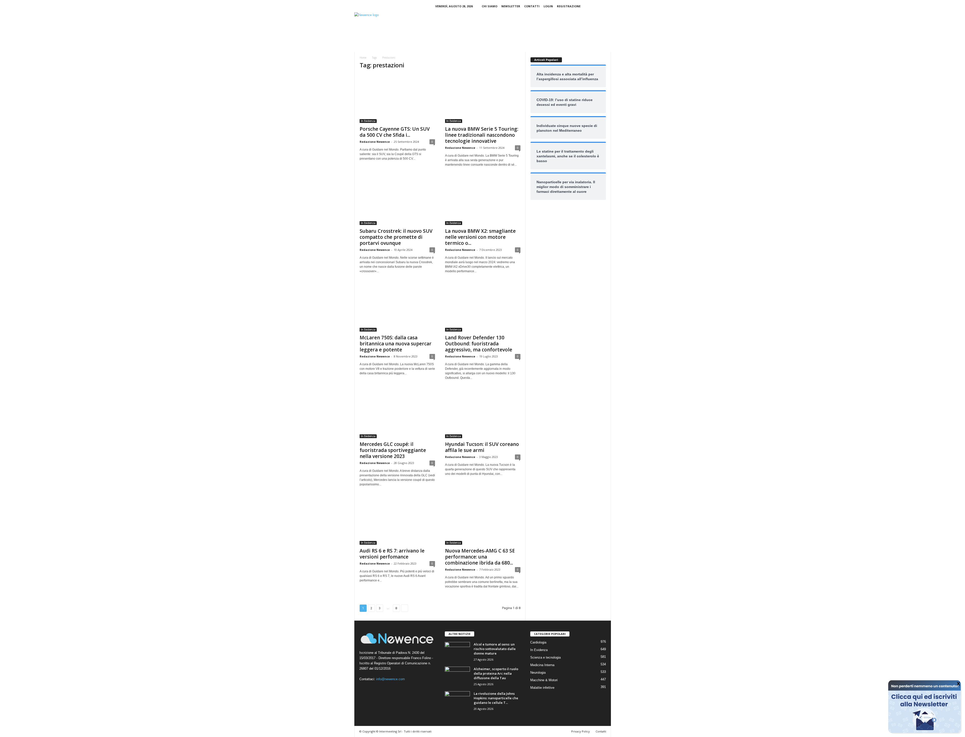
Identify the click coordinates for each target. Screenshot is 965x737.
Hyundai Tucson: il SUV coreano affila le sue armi (482, 447)
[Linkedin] (599, 6)
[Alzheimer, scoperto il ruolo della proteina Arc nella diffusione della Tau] (457, 676)
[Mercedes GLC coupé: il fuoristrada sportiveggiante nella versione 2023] (397, 413)
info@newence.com (390, 679)
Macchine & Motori (544, 680)
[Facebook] (592, 6)
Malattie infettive (542, 687)
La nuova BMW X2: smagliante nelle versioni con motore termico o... (480, 237)
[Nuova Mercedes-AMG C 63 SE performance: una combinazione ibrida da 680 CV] (482, 520)
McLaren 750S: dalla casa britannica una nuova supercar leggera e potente (395, 343)
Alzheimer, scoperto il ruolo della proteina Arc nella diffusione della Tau (496, 673)
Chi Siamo (489, 6)
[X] (607, 6)
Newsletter (510, 6)
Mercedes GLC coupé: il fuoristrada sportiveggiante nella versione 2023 (393, 450)
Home (363, 57)
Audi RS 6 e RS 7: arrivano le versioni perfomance (392, 553)
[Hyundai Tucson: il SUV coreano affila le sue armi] (482, 413)
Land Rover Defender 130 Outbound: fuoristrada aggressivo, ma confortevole (478, 343)
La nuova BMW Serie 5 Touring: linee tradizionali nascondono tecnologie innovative (481, 135)
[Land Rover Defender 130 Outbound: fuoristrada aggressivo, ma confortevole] (482, 307)
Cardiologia (538, 642)
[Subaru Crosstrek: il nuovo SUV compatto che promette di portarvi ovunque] (397, 200)
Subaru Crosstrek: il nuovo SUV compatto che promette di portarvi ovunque (396, 237)
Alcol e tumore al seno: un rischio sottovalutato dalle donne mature (495, 649)
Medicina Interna (542, 665)
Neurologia (538, 672)
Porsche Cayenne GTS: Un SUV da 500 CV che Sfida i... (395, 132)
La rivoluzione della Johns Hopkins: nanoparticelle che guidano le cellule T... (496, 698)
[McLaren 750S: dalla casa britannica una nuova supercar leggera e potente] (397, 307)
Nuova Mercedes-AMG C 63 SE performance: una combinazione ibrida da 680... (480, 556)
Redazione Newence (375, 142)
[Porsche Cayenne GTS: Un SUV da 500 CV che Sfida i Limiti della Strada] (397, 98)
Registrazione (569, 6)
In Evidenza (368, 121)
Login (548, 6)
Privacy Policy (580, 731)
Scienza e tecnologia (545, 657)
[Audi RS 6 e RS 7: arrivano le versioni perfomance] (397, 520)
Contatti (532, 6)
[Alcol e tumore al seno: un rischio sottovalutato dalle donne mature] (457, 651)
